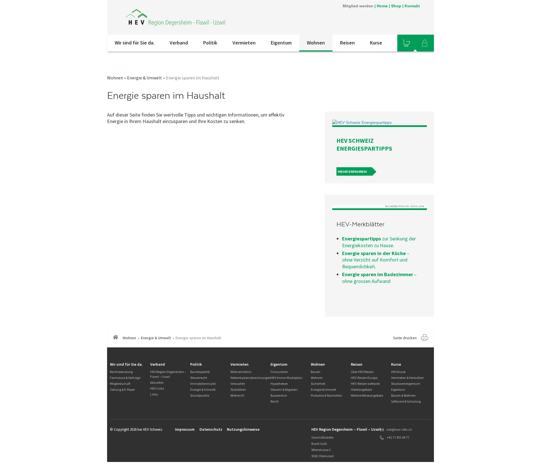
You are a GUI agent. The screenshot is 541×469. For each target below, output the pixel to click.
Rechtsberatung (121, 372)
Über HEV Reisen (362, 372)
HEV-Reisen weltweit (365, 383)
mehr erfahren (352, 172)
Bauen (315, 372)
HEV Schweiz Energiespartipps (364, 144)
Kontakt (412, 6)
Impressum (185, 429)
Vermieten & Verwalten (407, 378)
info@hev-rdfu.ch (399, 429)
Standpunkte (199, 395)
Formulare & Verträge (125, 378)
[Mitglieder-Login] (424, 43)
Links (154, 394)
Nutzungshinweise (243, 429)
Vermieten (244, 42)
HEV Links (157, 388)
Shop (396, 6)
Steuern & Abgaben (284, 389)
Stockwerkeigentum (405, 383)
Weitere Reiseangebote (367, 395)
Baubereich (278, 395)
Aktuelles (156, 382)
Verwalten (237, 383)
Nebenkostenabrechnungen (250, 378)
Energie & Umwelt (144, 78)
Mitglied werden (358, 6)
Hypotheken (279, 383)
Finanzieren (279, 372)
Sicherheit (318, 383)
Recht (274, 401)
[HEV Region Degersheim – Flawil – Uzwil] (175, 17)
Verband (179, 42)
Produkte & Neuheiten (326, 395)
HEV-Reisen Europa (364, 378)
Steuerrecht (198, 378)
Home (382, 6)
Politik (210, 42)
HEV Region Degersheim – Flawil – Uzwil (168, 374)
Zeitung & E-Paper (122, 389)
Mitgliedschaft (120, 383)
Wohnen (316, 42)
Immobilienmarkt (203, 383)
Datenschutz (210, 429)
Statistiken (238, 389)
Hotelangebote (361, 389)
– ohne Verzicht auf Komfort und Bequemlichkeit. (375, 260)
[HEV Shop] (406, 43)
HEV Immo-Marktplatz (286, 378)
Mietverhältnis (240, 372)
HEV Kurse (398, 372)
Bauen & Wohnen (403, 395)
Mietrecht (237, 395)
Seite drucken (405, 337)
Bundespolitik (200, 372)
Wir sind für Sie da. (134, 42)
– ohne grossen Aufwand (379, 277)
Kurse (376, 42)
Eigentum (281, 42)
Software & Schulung (406, 401)
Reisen (347, 42)
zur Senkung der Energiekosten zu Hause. (379, 241)
